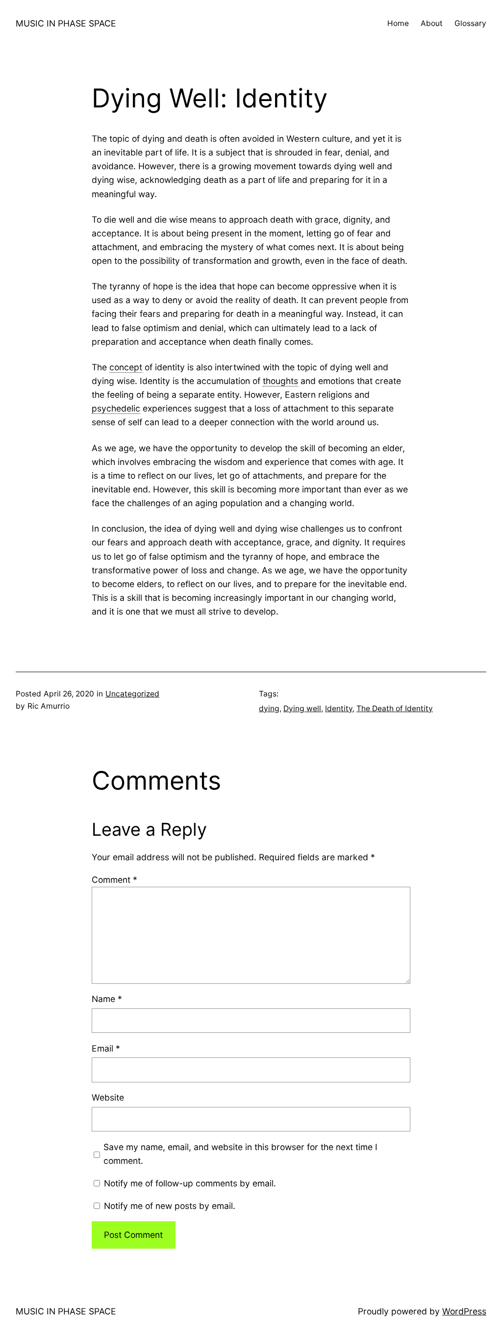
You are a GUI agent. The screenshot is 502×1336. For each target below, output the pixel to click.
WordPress (464, 1311)
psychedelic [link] (116, 408)
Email (106, 1048)
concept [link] (125, 367)
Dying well (302, 708)
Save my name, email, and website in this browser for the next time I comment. (240, 1154)
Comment (114, 879)
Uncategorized (132, 693)
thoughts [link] (280, 381)
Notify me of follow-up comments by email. (190, 1183)
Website (108, 1097)
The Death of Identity (394, 708)
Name (107, 999)
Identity (338, 708)
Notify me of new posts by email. (169, 1206)
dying (269, 708)
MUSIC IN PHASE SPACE (66, 23)
